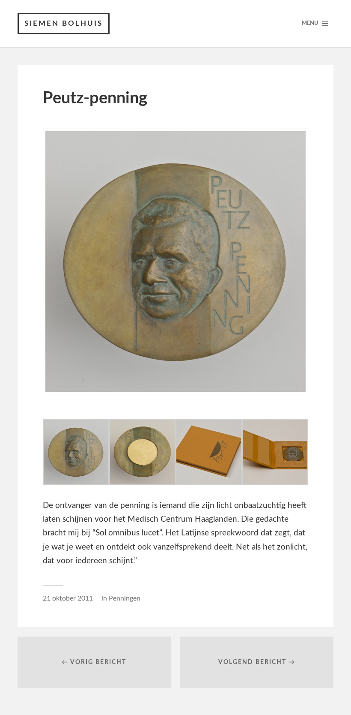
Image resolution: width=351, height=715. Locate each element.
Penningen (124, 598)
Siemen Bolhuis (63, 23)
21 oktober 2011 (68, 598)
